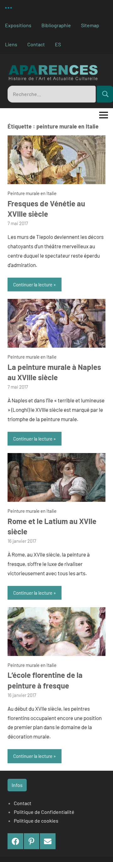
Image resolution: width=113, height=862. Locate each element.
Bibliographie (56, 25)
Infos (17, 785)
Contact (36, 44)
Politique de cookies (36, 821)
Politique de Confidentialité (44, 812)
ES (58, 44)
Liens (11, 44)
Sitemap (90, 25)
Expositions (18, 25)
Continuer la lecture (32, 284)
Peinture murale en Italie (32, 193)
